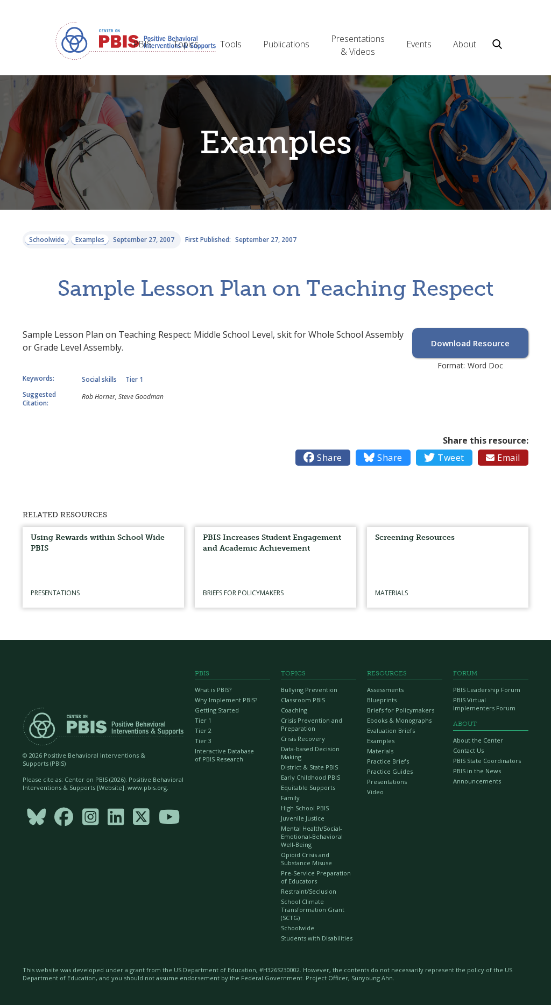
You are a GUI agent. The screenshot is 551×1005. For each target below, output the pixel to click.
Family (290, 798)
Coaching (294, 710)
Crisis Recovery (303, 739)
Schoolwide (297, 928)
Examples (380, 741)
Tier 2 (203, 730)
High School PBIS (305, 808)
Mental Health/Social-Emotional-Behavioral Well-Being (312, 836)
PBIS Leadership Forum (486, 690)
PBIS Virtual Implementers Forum (484, 704)
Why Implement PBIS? (226, 700)
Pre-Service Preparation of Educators (316, 877)
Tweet (444, 458)
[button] (142, 44)
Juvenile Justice (302, 818)
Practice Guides (390, 771)
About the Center (478, 740)
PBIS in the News (477, 771)
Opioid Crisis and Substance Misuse (306, 859)
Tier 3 (203, 741)
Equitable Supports (308, 787)
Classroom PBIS (303, 700)
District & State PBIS (309, 767)
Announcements (477, 781)
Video (375, 792)
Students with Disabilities (316, 938)
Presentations (387, 782)
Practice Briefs (388, 761)
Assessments (385, 690)
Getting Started (217, 710)
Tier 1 (203, 720)
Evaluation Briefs (391, 730)
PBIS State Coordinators (487, 761)
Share (322, 458)
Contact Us (468, 750)
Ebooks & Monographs (399, 720)
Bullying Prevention (309, 690)
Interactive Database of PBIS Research (224, 755)
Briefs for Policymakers (400, 710)
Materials (380, 751)
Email (503, 458)
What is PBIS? (213, 690)
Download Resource (470, 343)
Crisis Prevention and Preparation (311, 724)
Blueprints (382, 700)
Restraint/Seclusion (308, 891)
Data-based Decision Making (310, 753)
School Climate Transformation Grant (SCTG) (312, 909)
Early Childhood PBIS (310, 777)
